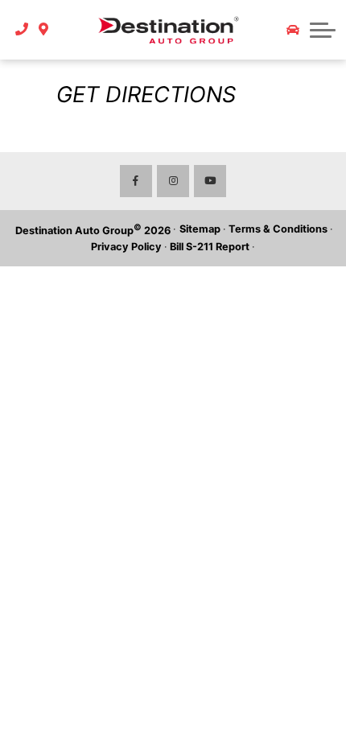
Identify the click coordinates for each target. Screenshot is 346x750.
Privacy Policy (126, 247)
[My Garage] (292, 29)
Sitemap (199, 229)
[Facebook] (136, 181)
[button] (323, 29)
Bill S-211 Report (209, 247)
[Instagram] (173, 181)
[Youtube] (210, 181)
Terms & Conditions (278, 229)
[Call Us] (22, 29)
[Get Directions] (44, 29)
